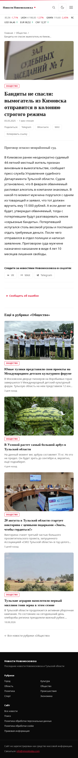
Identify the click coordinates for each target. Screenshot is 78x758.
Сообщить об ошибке (24, 295)
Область (8, 686)
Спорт (7, 696)
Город (7, 681)
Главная (8, 33)
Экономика (46, 696)
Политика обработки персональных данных (28, 721)
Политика (9, 691)
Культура (45, 681)
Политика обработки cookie (19, 725)
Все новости (11, 711)
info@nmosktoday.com (28, 751)
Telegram (26, 127)
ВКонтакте (43, 127)
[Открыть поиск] (54, 7)
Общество (21, 33)
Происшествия (48, 691)
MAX (57, 127)
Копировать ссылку (17, 134)
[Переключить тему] (62, 7)
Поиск (7, 716)
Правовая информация (17, 731)
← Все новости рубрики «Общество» (27, 635)
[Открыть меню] (71, 7)
